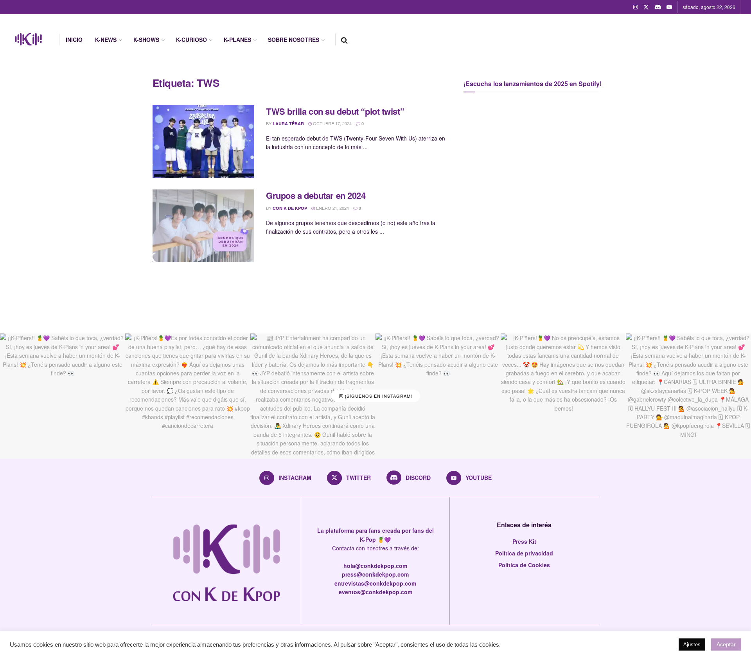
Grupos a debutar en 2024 (315, 195)
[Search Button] (344, 39)
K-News (106, 39)
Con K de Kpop (290, 208)
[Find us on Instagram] (635, 7)
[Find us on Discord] (657, 7)
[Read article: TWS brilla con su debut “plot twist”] (203, 141)
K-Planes (237, 39)
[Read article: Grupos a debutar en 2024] (203, 225)
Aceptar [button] (726, 644)
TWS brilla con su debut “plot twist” (335, 111)
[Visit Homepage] (28, 39)
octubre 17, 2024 (332, 123)
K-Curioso (191, 39)
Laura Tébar (288, 123)
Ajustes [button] (692, 644)
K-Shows (146, 39)
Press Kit (524, 541)
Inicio (74, 39)
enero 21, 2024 (332, 208)
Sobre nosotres (293, 39)
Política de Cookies (524, 565)
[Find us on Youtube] (669, 7)
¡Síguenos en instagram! (377, 396)
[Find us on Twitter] (646, 7)
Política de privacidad (524, 553)
